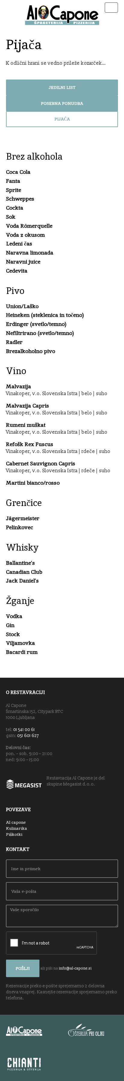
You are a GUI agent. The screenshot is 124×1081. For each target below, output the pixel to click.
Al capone (16, 822)
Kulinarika (16, 828)
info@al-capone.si (75, 967)
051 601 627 (28, 735)
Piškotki (14, 834)
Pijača (62, 119)
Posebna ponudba (62, 103)
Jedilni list (62, 87)
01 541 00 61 (24, 729)
